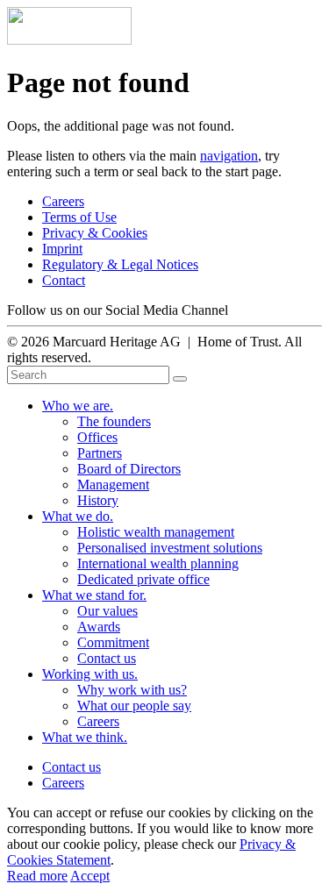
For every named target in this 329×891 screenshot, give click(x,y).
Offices (97, 437)
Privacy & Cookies (94, 232)
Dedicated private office (143, 579)
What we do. (77, 516)
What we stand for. (94, 595)
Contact (63, 280)
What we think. (84, 737)
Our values (107, 610)
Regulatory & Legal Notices (120, 264)
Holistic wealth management (155, 531)
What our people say (134, 705)
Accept (90, 875)
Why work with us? (132, 689)
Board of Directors (129, 468)
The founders (114, 421)
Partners (99, 453)
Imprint (62, 248)
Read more (37, 875)
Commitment (113, 642)
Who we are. (77, 405)
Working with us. (90, 673)
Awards (98, 626)
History (97, 500)
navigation (229, 155)
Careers (63, 201)
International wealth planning (158, 563)
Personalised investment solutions (169, 547)
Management (113, 484)
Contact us (106, 658)
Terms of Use (79, 217)
